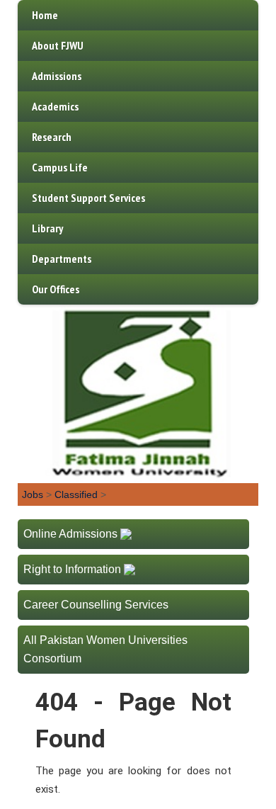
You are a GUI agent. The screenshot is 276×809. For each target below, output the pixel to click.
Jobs (32, 494)
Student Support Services (88, 198)
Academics (55, 106)
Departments (61, 258)
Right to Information (72, 569)
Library (47, 228)
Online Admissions (70, 534)
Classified (76, 494)
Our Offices (55, 289)
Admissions (56, 76)
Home (45, 15)
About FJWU (58, 45)
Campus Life (60, 167)
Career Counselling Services (95, 605)
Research (51, 137)
